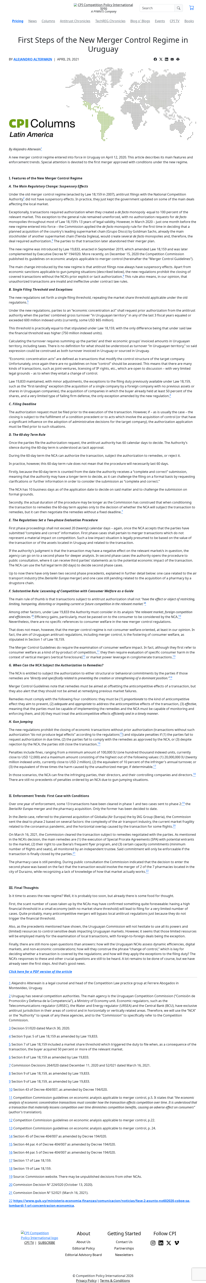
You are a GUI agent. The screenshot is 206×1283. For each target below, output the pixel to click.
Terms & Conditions (115, 1280)
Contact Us (124, 1242)
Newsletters (124, 1255)
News (32, 21)
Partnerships (124, 1248)
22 (10, 1201)
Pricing (17, 21)
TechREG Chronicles (110, 21)
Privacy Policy (86, 1280)
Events (160, 21)
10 (10, 1089)
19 (10, 1176)
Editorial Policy (83, 1248)
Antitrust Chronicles (75, 21)
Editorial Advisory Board (83, 1255)
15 (10, 1144)
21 (10, 1192)
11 (10, 1097)
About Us (83, 1242)
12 (10, 1120)
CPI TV (174, 21)
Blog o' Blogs (140, 21)
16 (10, 1152)
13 (10, 1128)
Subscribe (46, 1242)
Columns (48, 21)
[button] (191, 8)
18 (10, 1168)
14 (10, 1136)
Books (189, 21)
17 (10, 1160)
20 (10, 1184)
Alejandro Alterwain (32, 59)
